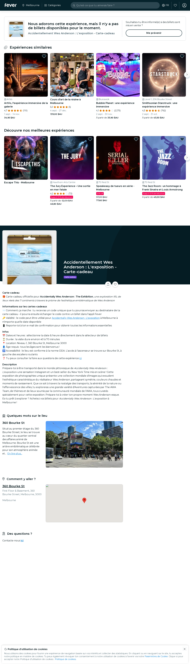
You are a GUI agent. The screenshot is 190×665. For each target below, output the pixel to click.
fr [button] (167, 5)
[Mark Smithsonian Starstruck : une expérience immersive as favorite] (182, 56)
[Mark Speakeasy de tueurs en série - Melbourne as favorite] (136, 139)
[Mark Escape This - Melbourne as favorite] (44, 139)
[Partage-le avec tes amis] (108, 284)
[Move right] (187, 75)
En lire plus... (14, 453)
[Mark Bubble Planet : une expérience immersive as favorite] (136, 56)
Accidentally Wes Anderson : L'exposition (76, 318)
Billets (157, 282)
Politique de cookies (65, 659)
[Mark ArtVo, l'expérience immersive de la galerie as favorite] (44, 56)
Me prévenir (154, 33)
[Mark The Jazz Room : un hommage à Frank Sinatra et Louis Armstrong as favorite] (182, 139)
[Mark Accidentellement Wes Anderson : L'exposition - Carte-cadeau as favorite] (115, 284)
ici (80, 358)
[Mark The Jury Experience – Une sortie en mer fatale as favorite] (90, 139)
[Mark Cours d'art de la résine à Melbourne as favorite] (90, 56)
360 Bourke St (13, 486)
